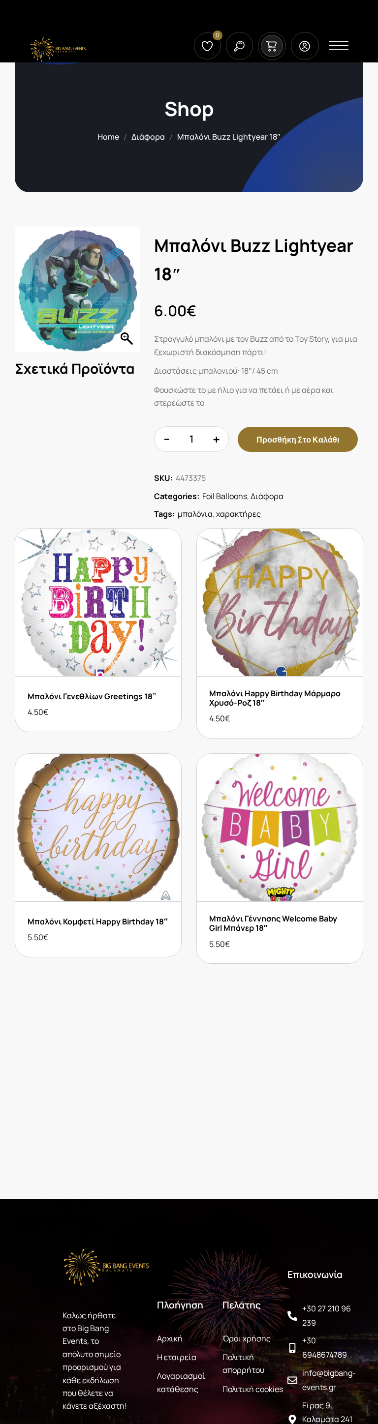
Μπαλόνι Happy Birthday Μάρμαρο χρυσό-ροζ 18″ (275, 698)
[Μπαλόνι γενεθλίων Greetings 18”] (98, 602)
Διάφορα (148, 136)
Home (108, 136)
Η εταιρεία (176, 1357)
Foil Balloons (224, 496)
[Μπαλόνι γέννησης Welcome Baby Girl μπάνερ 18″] (280, 827)
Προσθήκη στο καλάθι (297, 439)
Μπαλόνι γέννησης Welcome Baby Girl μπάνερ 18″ (273, 923)
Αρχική (170, 1338)
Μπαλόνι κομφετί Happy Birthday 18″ (98, 921)
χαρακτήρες (238, 513)
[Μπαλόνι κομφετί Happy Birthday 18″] (98, 827)
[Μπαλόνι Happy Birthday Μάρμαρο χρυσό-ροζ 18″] (280, 602)
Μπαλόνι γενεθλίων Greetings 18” (92, 696)
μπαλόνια (195, 513)
